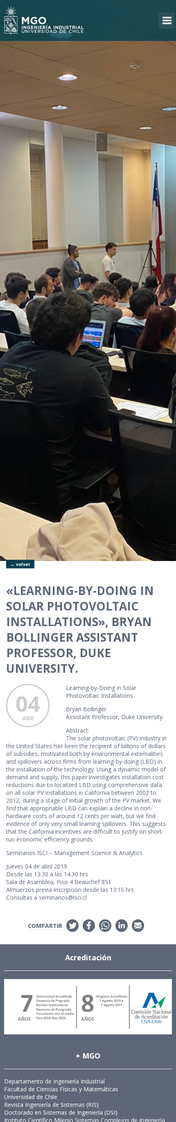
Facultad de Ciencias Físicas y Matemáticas (61, 1089)
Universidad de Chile (30, 1097)
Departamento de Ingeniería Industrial (54, 1081)
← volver (20, 564)
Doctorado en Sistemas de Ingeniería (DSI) (60, 1112)
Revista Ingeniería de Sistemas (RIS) (51, 1104)
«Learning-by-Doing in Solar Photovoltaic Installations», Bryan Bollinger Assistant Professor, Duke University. (80, 629)
